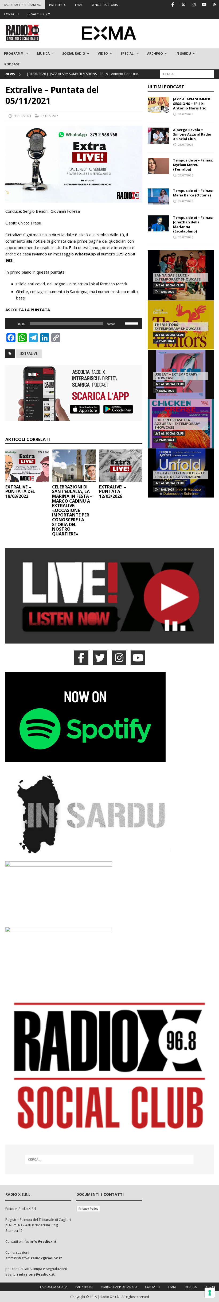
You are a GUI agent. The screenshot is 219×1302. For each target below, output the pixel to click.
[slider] (132, 323)
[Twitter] (183, 4)
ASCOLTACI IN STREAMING (22, 5)
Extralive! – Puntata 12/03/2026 (112, 491)
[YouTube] (138, 657)
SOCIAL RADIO (73, 53)
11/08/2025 (166, 489)
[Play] (12, 323)
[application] (73, 323)
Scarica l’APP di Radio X (119, 1287)
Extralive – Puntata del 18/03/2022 (20, 491)
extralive (29, 353)
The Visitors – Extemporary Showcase (177, 326)
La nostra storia (53, 1287)
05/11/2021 (22, 115)
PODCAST (12, 64)
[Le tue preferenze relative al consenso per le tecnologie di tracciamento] (210, 1293)
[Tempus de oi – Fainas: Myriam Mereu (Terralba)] (158, 166)
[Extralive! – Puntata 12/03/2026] (121, 465)
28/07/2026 (185, 145)
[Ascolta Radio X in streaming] (109, 640)
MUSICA (43, 53)
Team (172, 1287)
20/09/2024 (166, 341)
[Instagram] (193, 4)
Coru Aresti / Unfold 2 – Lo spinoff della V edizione (180, 475)
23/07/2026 (185, 237)
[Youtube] (204, 4)
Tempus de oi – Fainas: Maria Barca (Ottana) (193, 193)
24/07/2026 (185, 201)
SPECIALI (127, 53)
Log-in (210, 1287)
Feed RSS (190, 1287)
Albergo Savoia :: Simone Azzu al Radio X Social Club (192, 134)
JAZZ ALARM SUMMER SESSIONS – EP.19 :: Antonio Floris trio (191, 104)
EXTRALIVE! (49, 115)
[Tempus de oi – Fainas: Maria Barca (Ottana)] (158, 196)
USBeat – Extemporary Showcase (175, 376)
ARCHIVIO (155, 53)
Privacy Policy (88, 1208)
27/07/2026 (185, 175)
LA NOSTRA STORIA (104, 5)
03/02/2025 (166, 391)
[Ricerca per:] (187, 73)
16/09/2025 (166, 292)
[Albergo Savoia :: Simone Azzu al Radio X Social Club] (158, 136)
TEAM (79, 5)
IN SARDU (183, 53)
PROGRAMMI (14, 53)
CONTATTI (11, 14)
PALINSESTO (58, 5)
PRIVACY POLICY (38, 14)
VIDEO (103, 53)
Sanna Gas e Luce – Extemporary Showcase (177, 277)
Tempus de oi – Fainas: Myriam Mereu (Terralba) (193, 165)
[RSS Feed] (214, 4)
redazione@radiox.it (36, 1274)
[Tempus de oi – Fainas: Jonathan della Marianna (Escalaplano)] (158, 223)
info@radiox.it (43, 1241)
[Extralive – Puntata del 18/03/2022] (27, 465)
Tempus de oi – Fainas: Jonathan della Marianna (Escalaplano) (193, 224)
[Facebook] (172, 4)
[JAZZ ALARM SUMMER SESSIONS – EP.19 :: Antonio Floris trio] (158, 105)
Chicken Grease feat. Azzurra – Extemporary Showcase (177, 423)
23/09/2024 (166, 440)
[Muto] (120, 323)
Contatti (152, 1287)
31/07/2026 (185, 114)
